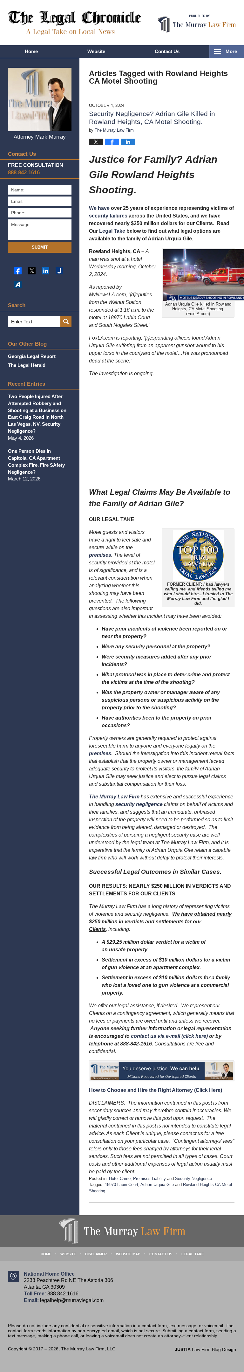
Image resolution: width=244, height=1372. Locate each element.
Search (65, 321)
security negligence (139, 804)
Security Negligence (193, 1178)
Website (96, 51)
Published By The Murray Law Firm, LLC (197, 24)
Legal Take (112, 231)
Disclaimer (96, 1254)
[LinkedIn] (45, 270)
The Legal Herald (26, 365)
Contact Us (167, 51)
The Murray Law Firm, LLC (88, 1348)
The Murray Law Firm (114, 796)
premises (100, 555)
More (231, 51)
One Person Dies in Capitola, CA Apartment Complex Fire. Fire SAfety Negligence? (36, 461)
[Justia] (59, 270)
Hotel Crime (120, 1178)
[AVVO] (18, 284)
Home (31, 51)
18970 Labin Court (121, 1184)
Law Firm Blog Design (205, 1349)
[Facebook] (18, 270)
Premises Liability (149, 1178)
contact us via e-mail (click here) (169, 1036)
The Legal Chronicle (74, 23)
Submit (40, 247)
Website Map (128, 1254)
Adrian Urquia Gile (157, 1184)
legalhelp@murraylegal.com (72, 1300)
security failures (108, 215)
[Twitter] (31, 270)
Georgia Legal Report (32, 356)
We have (99, 208)
